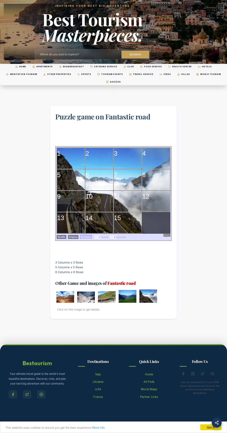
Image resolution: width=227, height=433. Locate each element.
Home (149, 374)
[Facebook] (13, 394)
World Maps (149, 389)
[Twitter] (27, 394)
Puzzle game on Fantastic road (102, 116)
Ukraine (98, 381)
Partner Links (149, 397)
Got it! (211, 427)
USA (98, 389)
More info (98, 427)
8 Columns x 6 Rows (69, 272)
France (98, 397)
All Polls (148, 381)
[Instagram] (41, 394)
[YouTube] (212, 374)
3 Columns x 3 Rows (69, 262)
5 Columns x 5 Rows (69, 267)
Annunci (167, 235)
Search (135, 54)
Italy (98, 374)
